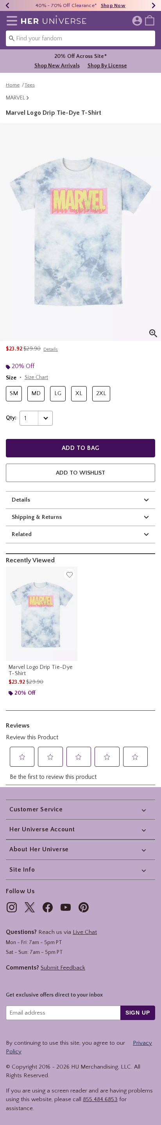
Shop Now (113, 5)
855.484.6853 (100, 1099)
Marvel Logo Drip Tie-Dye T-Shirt (41, 670)
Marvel (15, 98)
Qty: (11, 418)
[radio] (14, 393)
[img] (12, 907)
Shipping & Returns (37, 517)
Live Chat (85, 932)
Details (21, 500)
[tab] (80, 232)
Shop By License (107, 66)
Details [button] (50, 349)
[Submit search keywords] (12, 38)
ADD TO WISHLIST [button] (80, 473)
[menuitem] (150, 20)
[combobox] (80, 38)
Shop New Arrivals (57, 66)
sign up (137, 1012)
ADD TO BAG (81, 447)
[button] (10, 20)
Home (13, 85)
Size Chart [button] (36, 377)
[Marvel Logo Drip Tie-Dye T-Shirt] (41, 614)
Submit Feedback (63, 967)
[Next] (153, 5)
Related (22, 534)
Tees (30, 85)
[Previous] (7, 5)
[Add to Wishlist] (69, 574)
